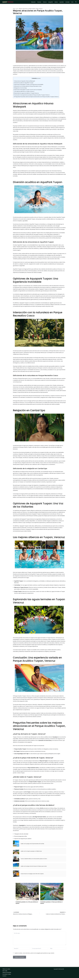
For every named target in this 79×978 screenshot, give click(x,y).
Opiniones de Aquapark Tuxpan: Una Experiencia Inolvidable (28, 84)
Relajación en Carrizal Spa (20, 88)
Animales (67, 2)
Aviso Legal (4, 970)
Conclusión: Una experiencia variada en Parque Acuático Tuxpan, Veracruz (32, 95)
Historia (44, 2)
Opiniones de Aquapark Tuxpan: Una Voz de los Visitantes (28, 89)
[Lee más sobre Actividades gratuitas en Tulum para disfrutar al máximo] (51, 891)
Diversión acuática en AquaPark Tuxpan (23, 82)
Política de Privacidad (6, 972)
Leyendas (61, 2)
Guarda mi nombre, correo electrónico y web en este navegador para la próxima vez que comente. (34, 953)
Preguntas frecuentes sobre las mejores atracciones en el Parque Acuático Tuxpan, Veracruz (36, 96)
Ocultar (38, 78)
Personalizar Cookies (6, 974)
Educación (33, 2)
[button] (76, 2)
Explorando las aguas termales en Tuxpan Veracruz (26, 93)
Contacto (4, 975)
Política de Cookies (6, 969)
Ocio (72, 2)
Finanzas (39, 2)
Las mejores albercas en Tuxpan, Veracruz (24, 91)
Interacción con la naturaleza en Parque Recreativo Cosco (27, 86)
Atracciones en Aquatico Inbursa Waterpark (24, 81)
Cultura (56, 2)
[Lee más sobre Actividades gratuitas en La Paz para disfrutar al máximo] (27, 891)
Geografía (50, 2)
